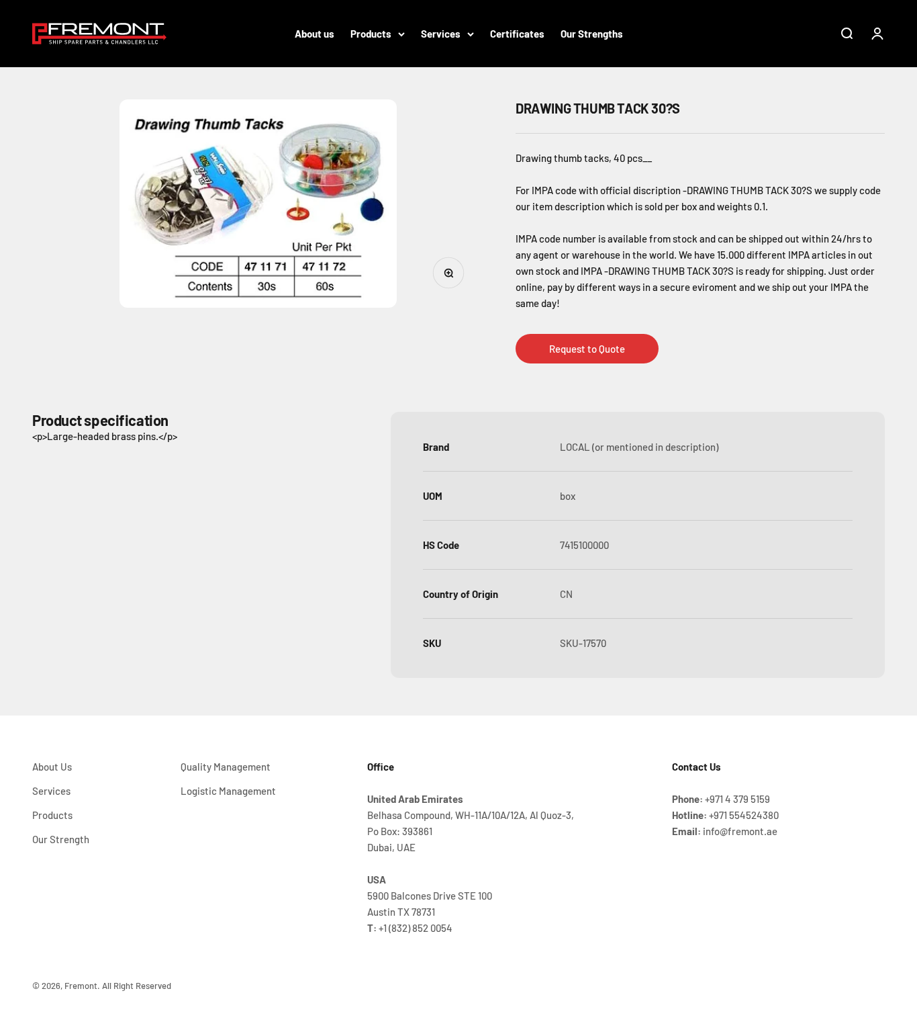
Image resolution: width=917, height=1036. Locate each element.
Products (370, 34)
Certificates (517, 34)
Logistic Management (228, 791)
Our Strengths (592, 34)
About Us (52, 767)
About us (314, 34)
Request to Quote (587, 349)
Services (441, 34)
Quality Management (226, 767)
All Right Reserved (136, 985)
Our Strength (60, 839)
